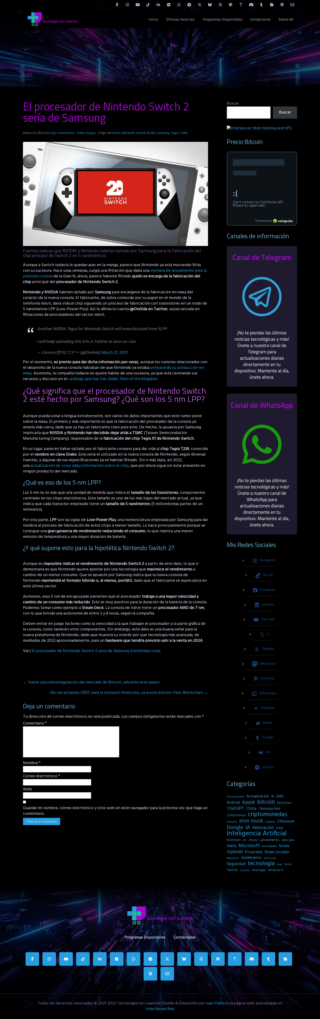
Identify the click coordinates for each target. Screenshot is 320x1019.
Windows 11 (275, 870)
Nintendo (113, 133)
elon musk (251, 821)
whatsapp (259, 870)
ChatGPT (235, 808)
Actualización (257, 796)
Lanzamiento (270, 840)
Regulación (233, 858)
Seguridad (236, 864)
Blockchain (284, 802)
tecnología (261, 864)
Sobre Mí (286, 19)
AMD (280, 796)
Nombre (32, 763)
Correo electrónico (41, 776)
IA (247, 827)
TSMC (184, 133)
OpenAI (235, 852)
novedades (269, 846)
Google (235, 827)
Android (233, 803)
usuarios (244, 870)
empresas (270, 822)
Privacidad (253, 852)
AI (272, 796)
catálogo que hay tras (112, 379)
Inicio (153, 19)
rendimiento (251, 858)
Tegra (175, 133)
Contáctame (260, 19)
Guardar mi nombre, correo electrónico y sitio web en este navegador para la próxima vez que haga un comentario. (115, 811)
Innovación (263, 828)
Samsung (163, 133)
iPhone (253, 840)
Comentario (35, 723)
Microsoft (249, 846)
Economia (232, 822)
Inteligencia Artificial (257, 834)
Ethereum (286, 821)
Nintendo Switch (133, 133)
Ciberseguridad (269, 808)
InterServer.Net (160, 1009)
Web (27, 789)
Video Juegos (86, 133)
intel (279, 828)
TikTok (287, 864)
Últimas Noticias (180, 19)
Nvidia (151, 133)
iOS (245, 840)
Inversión (234, 840)
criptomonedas (267, 814)
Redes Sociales (276, 852)
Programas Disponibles (222, 19)
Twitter (232, 870)
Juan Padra (215, 1003)
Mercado (288, 840)
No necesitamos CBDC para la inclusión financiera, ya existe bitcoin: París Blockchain (129, 692)
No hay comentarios (60, 133)
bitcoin (266, 802)
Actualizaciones (235, 797)
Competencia (236, 815)
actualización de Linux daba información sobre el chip (79, 465)
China (251, 808)
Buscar (233, 103)
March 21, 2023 (114, 352)
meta (231, 846)
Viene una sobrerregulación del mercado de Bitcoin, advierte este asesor (91, 682)
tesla (279, 864)
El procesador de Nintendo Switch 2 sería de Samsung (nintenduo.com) (96, 651)
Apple (248, 802)
